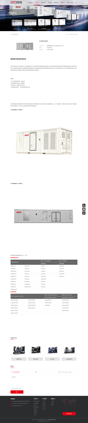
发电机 (35, 414)
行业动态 (52, 403)
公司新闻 (52, 401)
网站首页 (30, 2)
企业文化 (44, 403)
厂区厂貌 (44, 407)
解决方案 (43, 2)
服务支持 (56, 2)
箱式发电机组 (36, 403)
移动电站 (35, 405)
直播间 (52, 405)
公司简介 (44, 401)
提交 (17, 392)
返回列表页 (15, 34)
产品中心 (37, 2)
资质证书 (44, 405)
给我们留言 (69, 413)
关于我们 (50, 2)
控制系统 (35, 412)
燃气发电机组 (36, 407)
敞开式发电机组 (36, 401)
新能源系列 (36, 410)
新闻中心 (63, 2)
